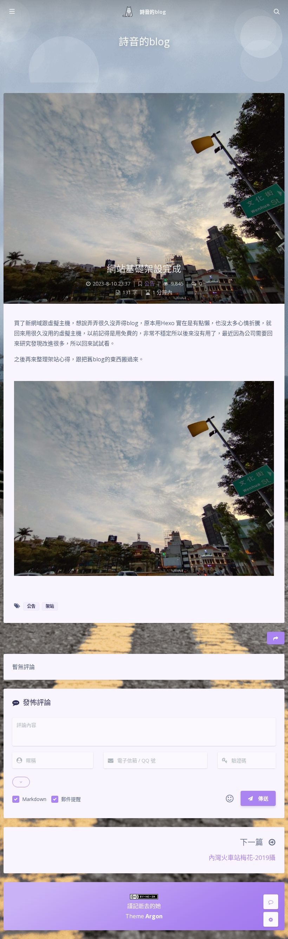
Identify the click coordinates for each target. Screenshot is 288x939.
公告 (149, 283)
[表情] (229, 798)
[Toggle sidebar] (12, 11)
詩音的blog (152, 11)
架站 (50, 606)
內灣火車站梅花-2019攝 (242, 857)
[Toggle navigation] (276, 11)
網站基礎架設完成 (144, 268)
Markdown (34, 799)
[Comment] (270, 901)
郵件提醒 (71, 799)
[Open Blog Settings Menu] (270, 919)
